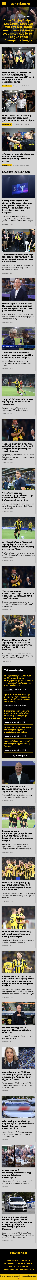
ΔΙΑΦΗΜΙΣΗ (25, 1261)
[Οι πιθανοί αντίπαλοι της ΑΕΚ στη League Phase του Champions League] (18, 917)
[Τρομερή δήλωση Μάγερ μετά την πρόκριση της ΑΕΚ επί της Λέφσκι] (18, 385)
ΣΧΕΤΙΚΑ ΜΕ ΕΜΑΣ (27, 1269)
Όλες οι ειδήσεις (19, 755)
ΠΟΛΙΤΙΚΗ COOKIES (10, 1269)
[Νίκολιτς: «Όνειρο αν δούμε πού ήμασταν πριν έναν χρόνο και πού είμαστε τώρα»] (18, 101)
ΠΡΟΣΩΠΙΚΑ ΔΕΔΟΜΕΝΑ (18, 1266)
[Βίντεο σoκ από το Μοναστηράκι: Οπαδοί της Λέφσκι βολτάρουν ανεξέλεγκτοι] (18, 1156)
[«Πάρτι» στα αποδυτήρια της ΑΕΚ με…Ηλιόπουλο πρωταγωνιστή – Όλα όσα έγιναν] (18, 139)
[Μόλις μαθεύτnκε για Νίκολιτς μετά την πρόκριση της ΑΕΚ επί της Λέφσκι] (18, 772)
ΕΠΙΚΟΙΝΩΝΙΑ (12, 1261)
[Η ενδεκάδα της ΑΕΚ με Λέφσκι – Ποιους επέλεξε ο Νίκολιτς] (18, 1013)
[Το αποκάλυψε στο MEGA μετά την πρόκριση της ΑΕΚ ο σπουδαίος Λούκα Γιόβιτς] (18, 338)
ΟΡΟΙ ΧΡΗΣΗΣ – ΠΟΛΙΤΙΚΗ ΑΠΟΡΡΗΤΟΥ (19, 1263)
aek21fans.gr (18, 1252)
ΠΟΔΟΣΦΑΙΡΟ (6, 86)
